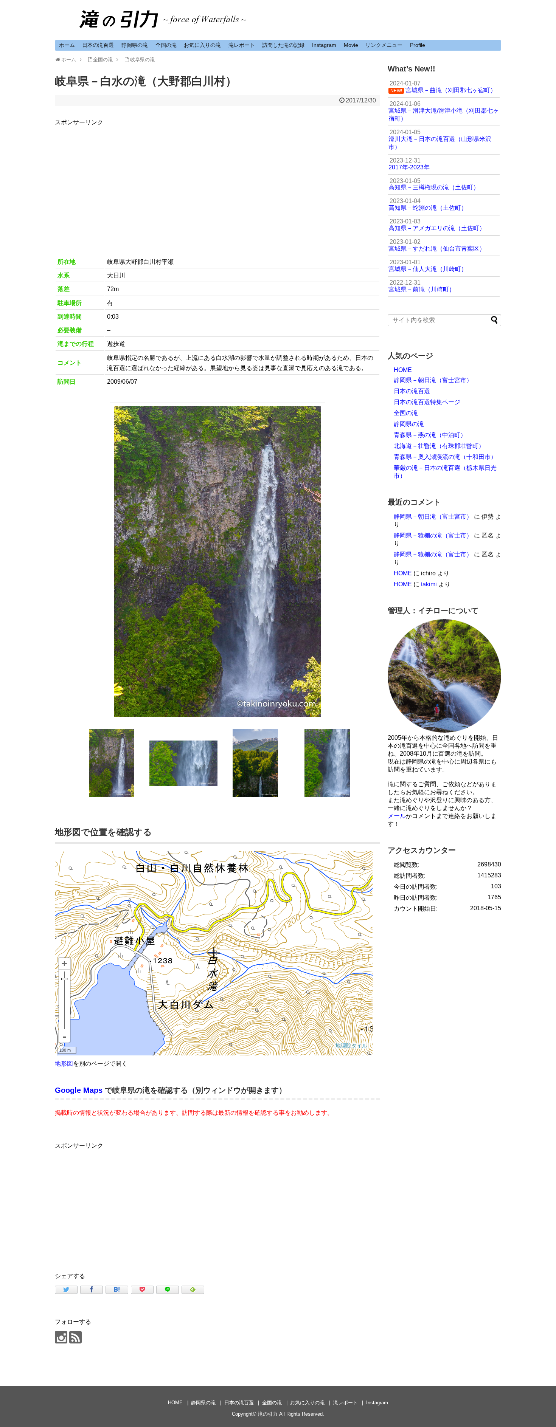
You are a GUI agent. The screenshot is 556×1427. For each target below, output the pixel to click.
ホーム (67, 45)
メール (397, 816)
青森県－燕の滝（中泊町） (430, 435)
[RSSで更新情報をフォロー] (75, 1337)
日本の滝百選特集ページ (427, 402)
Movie (351, 45)
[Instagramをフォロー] (61, 1337)
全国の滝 (166, 45)
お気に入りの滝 (202, 45)
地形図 (64, 1063)
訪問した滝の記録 (283, 45)
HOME (403, 370)
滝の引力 (268, 1414)
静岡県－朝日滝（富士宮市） (433, 380)
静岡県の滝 (134, 45)
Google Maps (79, 1090)
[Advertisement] (217, 180)
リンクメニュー (383, 45)
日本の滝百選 (98, 45)
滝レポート (241, 45)
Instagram (324, 45)
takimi (429, 584)
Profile (417, 45)
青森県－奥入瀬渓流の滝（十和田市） (445, 457)
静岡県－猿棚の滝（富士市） (433, 535)
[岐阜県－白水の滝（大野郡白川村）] (117, 1290)
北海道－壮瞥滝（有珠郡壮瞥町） (439, 446)
